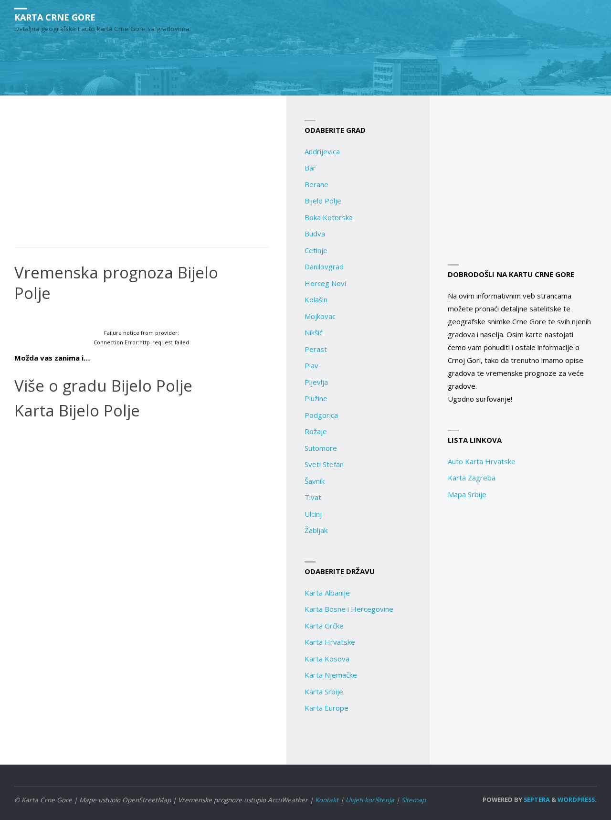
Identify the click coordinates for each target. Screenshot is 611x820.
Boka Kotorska (329, 217)
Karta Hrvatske (330, 642)
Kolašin (316, 299)
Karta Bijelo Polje (77, 410)
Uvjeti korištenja (370, 800)
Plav (311, 365)
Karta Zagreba (471, 477)
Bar (310, 167)
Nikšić (314, 332)
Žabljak (316, 530)
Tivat (313, 497)
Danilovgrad (324, 266)
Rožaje (316, 431)
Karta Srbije (324, 691)
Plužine (316, 398)
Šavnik (315, 481)
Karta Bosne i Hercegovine (349, 609)
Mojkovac (320, 316)
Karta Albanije (327, 592)
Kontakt (326, 800)
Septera (536, 799)
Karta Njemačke (331, 675)
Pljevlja (316, 382)
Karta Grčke (324, 625)
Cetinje (316, 250)
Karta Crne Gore (54, 16)
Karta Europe (326, 708)
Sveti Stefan (324, 464)
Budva (315, 233)
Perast (316, 349)
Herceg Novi (325, 283)
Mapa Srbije (467, 494)
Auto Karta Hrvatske (482, 461)
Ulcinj (313, 514)
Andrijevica (322, 151)
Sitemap (413, 800)
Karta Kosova (327, 658)
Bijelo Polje (323, 200)
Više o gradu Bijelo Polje (103, 385)
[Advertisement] (141, 177)
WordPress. (577, 799)
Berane (316, 184)
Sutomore (321, 448)
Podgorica (321, 415)
